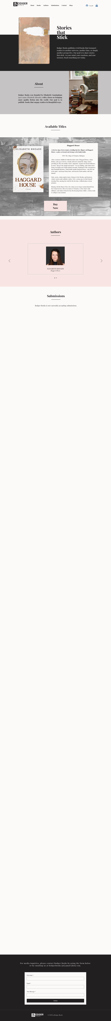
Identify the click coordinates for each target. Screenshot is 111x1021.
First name (30, 975)
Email (29, 983)
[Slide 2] (56, 277)
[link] (96, 5)
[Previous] (9, 261)
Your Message (31, 991)
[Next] (101, 261)
